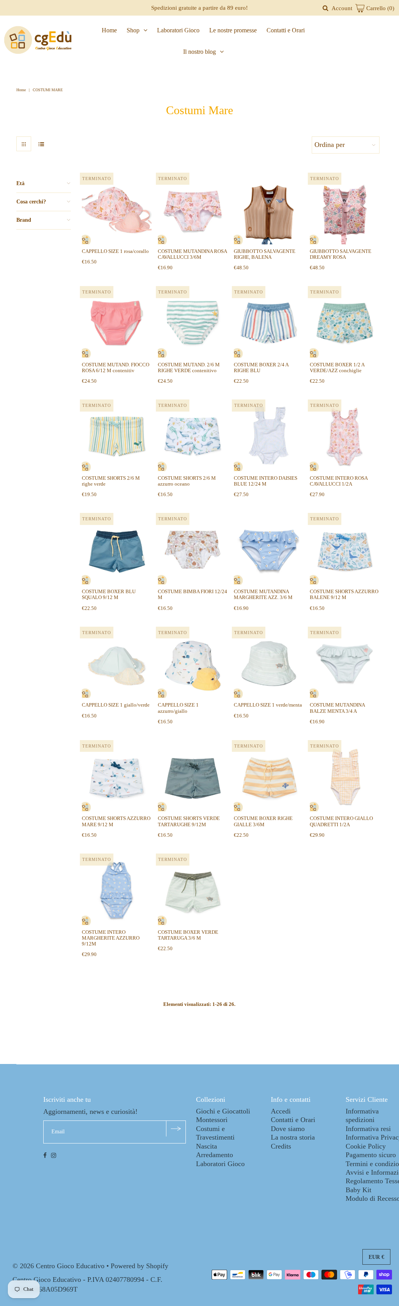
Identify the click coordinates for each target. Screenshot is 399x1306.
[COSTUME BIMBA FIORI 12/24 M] (193, 550)
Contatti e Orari (286, 30)
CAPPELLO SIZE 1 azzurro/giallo (178, 708)
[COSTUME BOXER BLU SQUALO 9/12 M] (117, 550)
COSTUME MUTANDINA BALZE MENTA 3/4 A (337, 708)
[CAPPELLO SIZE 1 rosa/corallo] (117, 209)
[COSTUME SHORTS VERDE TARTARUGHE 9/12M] (193, 777)
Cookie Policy (366, 1146)
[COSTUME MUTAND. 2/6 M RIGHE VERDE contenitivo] (193, 323)
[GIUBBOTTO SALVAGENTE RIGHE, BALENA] (269, 209)
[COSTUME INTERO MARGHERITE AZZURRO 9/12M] (117, 890)
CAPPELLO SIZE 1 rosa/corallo (115, 251)
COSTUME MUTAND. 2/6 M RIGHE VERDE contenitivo (189, 367)
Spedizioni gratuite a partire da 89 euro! (199, 8)
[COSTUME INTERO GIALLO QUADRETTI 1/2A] (345, 777)
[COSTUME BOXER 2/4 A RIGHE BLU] (269, 323)
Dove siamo (288, 1129)
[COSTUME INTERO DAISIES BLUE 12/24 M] (269, 436)
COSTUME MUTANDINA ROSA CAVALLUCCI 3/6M (192, 254)
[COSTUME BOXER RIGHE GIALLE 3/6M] (269, 777)
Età (20, 183)
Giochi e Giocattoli (223, 1111)
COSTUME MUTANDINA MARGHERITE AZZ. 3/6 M (263, 594)
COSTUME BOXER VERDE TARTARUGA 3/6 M (188, 935)
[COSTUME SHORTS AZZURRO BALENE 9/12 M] (345, 550)
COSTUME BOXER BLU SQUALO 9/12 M (109, 594)
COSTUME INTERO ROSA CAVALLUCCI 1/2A (338, 481)
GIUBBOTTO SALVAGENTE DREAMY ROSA (340, 254)
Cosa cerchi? (31, 202)
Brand (23, 220)
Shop (133, 30)
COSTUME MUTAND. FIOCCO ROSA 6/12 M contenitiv (115, 367)
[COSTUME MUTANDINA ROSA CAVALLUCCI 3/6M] (193, 209)
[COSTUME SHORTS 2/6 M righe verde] (117, 436)
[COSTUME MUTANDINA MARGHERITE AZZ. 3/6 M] (269, 550)
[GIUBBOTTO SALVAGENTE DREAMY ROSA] (345, 209)
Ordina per (329, 144)
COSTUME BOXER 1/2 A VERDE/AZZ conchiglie (337, 367)
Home (109, 30)
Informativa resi (368, 1129)
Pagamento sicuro (371, 1155)
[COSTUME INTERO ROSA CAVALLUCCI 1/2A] (345, 436)
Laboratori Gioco (178, 30)
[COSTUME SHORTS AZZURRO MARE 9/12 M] (117, 777)
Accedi (281, 1111)
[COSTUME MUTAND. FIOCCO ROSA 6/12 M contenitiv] (117, 323)
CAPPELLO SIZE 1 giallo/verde (116, 705)
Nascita (206, 1146)
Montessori (212, 1120)
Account (342, 8)
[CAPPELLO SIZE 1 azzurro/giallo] (193, 663)
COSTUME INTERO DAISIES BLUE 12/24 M (265, 481)
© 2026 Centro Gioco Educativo (58, 1266)
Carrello (379, 8)
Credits (281, 1146)
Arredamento (214, 1155)
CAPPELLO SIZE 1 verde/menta (268, 705)
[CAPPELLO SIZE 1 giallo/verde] (117, 663)
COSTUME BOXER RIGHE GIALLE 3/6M (263, 821)
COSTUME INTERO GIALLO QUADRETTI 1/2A (341, 821)
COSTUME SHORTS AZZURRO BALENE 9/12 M (344, 594)
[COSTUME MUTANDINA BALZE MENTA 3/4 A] (345, 663)
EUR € (376, 1257)
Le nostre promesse (233, 30)
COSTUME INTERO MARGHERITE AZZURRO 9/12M (110, 938)
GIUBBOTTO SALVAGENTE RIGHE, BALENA (264, 254)
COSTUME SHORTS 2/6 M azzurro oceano (187, 481)
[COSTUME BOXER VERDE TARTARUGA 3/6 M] (193, 890)
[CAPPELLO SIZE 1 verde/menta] (269, 663)
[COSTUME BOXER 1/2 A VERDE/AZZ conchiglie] (345, 323)
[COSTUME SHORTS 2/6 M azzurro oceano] (193, 436)
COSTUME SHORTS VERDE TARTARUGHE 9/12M (189, 821)
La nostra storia (293, 1137)
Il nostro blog (199, 51)
